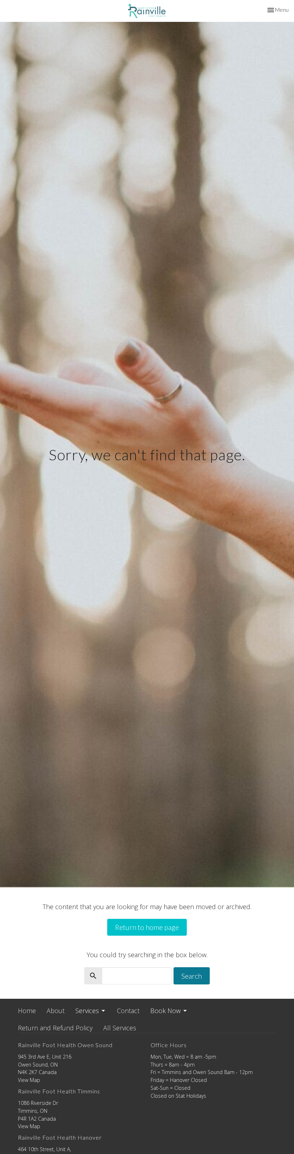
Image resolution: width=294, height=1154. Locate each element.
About (56, 1010)
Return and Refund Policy (55, 1028)
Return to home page (147, 927)
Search (191, 976)
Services (87, 1010)
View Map (29, 1080)
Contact (128, 1010)
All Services (119, 1028)
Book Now (165, 1010)
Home (27, 1010)
